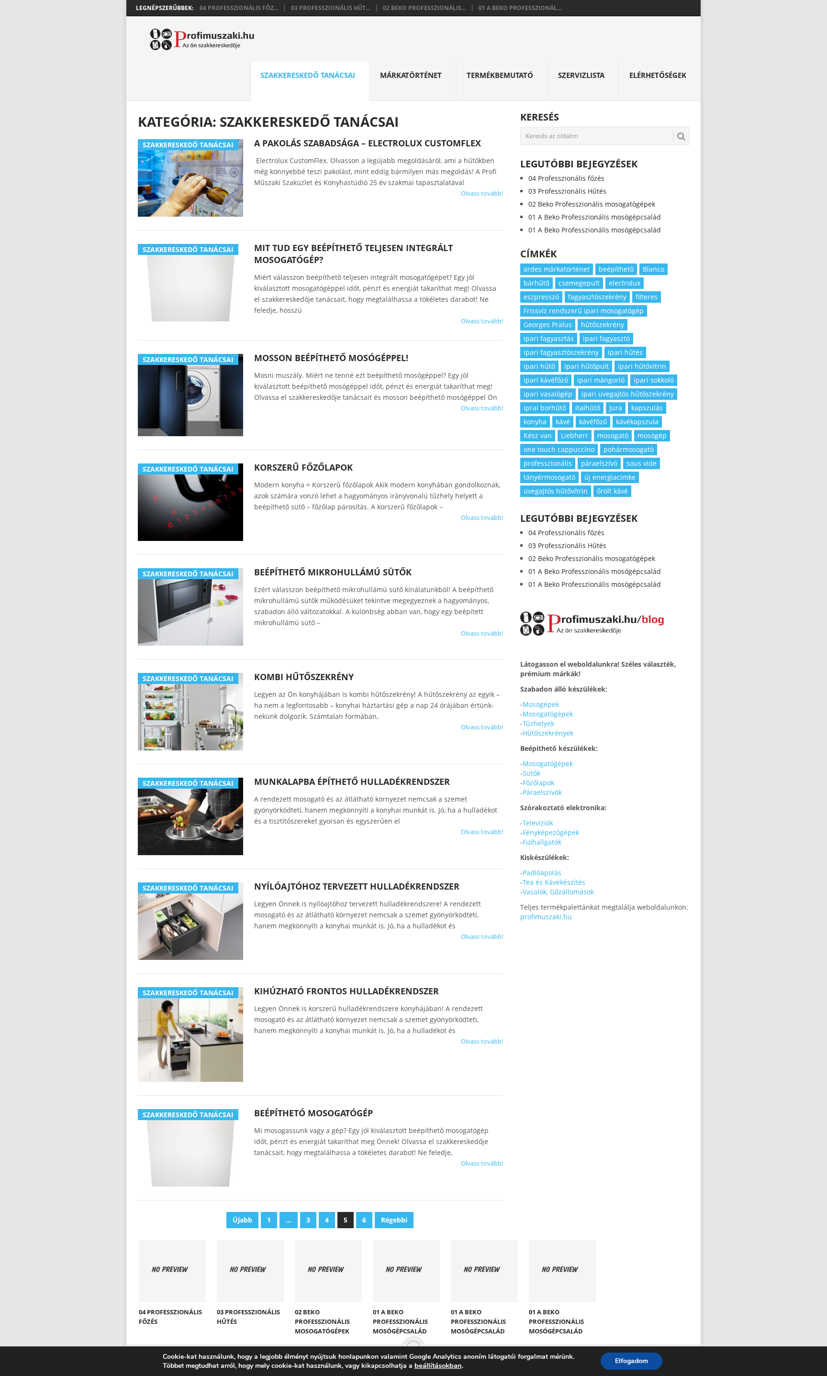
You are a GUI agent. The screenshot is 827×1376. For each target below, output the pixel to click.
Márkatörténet (411, 75)
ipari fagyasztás (549, 338)
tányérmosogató (549, 477)
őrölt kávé (612, 490)
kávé (563, 421)
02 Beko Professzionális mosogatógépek (591, 204)
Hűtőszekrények (548, 733)
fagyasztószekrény (597, 296)
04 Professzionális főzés (566, 178)
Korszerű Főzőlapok (303, 467)
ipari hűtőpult (586, 366)
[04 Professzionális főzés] (172, 1271)
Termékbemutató (500, 75)
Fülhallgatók (542, 842)
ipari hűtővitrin (642, 366)
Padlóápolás (542, 872)
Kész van (538, 435)
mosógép (652, 435)
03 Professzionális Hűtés (567, 191)
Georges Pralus (548, 324)
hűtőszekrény (602, 324)
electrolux (624, 282)
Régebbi (394, 1219)
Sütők (531, 773)
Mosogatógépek (548, 713)
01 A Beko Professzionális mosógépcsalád (594, 216)
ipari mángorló (601, 380)
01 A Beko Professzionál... (520, 8)
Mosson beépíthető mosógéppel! (331, 357)
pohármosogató (628, 449)
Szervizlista (581, 75)
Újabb (242, 1219)
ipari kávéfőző (546, 380)
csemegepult (579, 282)
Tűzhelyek (538, 723)
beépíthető (616, 269)
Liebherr (574, 435)
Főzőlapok (538, 782)
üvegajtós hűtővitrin (556, 490)
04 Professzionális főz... (239, 8)
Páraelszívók (542, 792)
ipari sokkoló (654, 380)
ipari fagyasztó (606, 338)
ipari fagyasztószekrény (561, 352)
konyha (535, 421)
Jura (615, 407)
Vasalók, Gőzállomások (558, 891)
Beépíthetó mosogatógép (313, 1113)
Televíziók (538, 822)
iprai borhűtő (545, 407)
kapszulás (647, 407)
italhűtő (587, 407)
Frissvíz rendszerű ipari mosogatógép (584, 310)
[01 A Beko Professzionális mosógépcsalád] (406, 1271)
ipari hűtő (539, 366)
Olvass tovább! (482, 193)
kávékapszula (637, 421)
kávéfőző (593, 421)
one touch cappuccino (559, 449)
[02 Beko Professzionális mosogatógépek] (328, 1271)
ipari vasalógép (548, 393)
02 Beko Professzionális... (424, 8)
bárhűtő (536, 282)
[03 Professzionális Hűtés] (250, 1271)
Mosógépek (541, 704)
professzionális (548, 463)
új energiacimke (610, 477)
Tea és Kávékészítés (554, 882)
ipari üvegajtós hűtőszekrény (627, 393)
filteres (647, 296)
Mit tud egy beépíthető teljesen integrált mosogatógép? (353, 253)
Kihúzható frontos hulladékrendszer (346, 991)
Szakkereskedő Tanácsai (307, 75)
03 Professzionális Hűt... (330, 8)
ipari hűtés (625, 352)
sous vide (641, 463)
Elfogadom (631, 1360)
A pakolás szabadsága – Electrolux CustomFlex (367, 143)
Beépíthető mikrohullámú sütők (333, 572)
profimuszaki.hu (546, 916)
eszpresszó (541, 296)
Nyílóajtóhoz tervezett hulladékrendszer (356, 886)
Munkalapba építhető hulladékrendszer (352, 781)
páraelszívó (599, 463)
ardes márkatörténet (557, 269)
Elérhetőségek (657, 75)
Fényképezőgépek (551, 832)
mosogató (612, 435)
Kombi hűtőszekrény (304, 676)
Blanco (653, 269)
